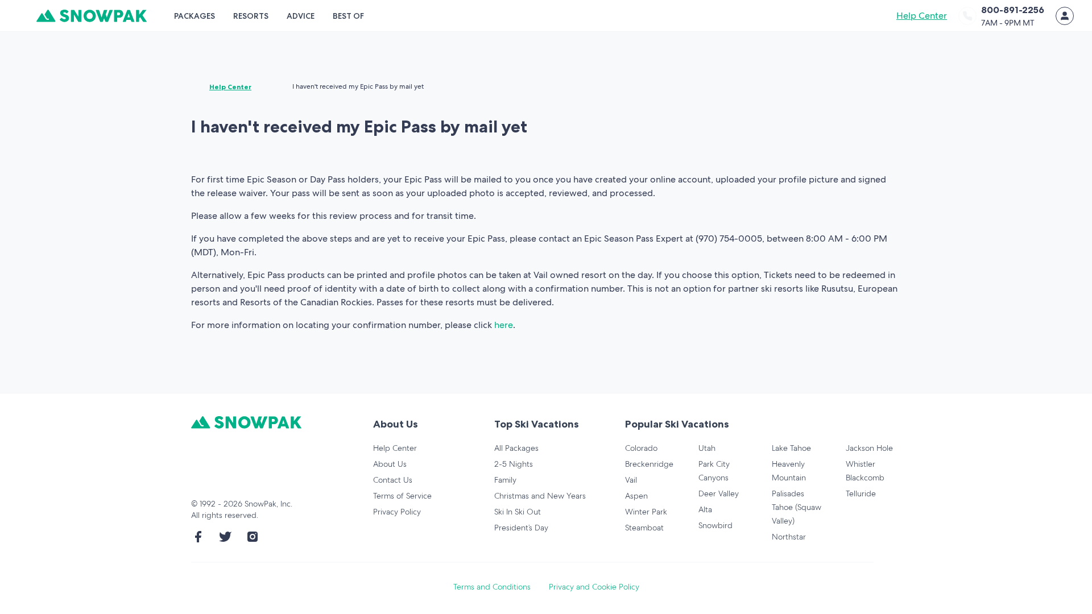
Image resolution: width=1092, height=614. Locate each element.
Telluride (861, 493)
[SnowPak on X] (225, 537)
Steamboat (644, 527)
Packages (194, 16)
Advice (301, 16)
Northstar (789, 537)
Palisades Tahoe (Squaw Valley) (796, 507)
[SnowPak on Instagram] (252, 537)
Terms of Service (402, 496)
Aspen (636, 496)
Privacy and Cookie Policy (594, 587)
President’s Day (521, 527)
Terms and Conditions (492, 587)
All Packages (516, 448)
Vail (631, 480)
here (503, 325)
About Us (390, 464)
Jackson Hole (869, 448)
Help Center (921, 16)
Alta (705, 509)
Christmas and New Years (540, 496)
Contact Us (392, 480)
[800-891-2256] (967, 16)
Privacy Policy (397, 512)
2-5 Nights (513, 464)
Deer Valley (718, 493)
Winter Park (646, 512)
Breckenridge (649, 464)
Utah (706, 448)
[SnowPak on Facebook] (198, 537)
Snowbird (715, 525)
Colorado (641, 448)
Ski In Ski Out (517, 512)
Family (505, 480)
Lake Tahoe (791, 448)
